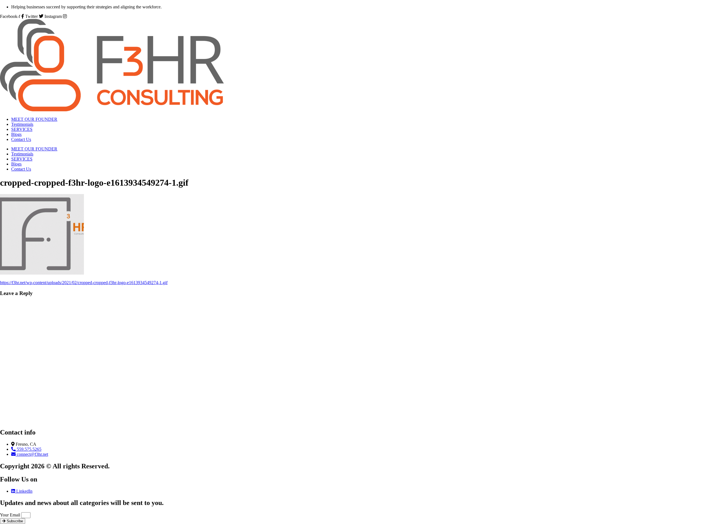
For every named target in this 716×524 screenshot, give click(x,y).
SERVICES (21, 129)
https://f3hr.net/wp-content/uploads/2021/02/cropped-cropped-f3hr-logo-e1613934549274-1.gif (84, 282)
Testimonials (22, 124)
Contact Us (21, 139)
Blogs (16, 134)
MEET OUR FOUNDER (34, 119)
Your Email (10, 515)
